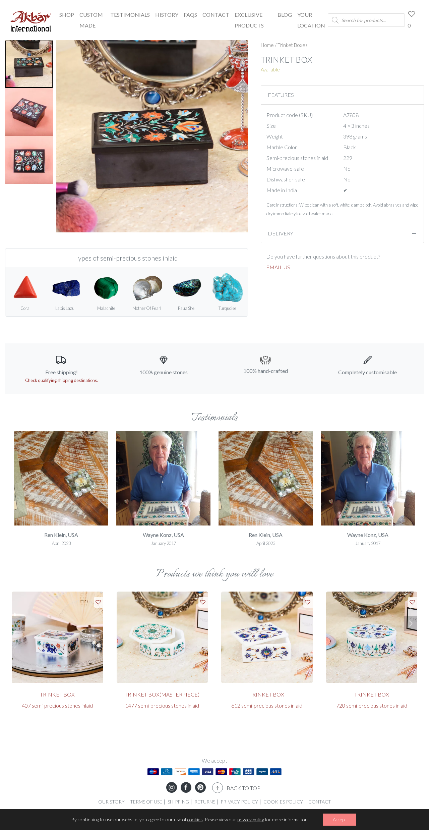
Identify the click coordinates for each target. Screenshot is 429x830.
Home (267, 45)
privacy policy (250, 819)
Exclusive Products (249, 20)
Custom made (91, 20)
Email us (278, 267)
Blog (285, 14)
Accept (339, 819)
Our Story (111, 802)
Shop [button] (66, 14)
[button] (18, 623)
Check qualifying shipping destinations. (61, 380)
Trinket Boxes (293, 45)
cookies (195, 819)
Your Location (311, 20)
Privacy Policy (239, 802)
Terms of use (146, 802)
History (166, 14)
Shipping (178, 802)
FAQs (190, 14)
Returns (204, 802)
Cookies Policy (283, 802)
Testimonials (130, 14)
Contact (215, 14)
